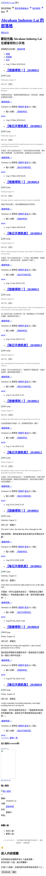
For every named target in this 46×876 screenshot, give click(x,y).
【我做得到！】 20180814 (22, 182)
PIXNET (11, 840)
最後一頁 (14, 738)
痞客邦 (21, 107)
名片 (8, 60)
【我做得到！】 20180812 (22, 401)
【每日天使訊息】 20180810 (24, 684)
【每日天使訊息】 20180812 (24, 452)
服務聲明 (26, 843)
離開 (14, 872)
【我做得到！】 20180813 (22, 289)
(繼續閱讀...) (6, 102)
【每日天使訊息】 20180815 (24, 126)
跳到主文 (5, 33)
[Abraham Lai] (8, 778)
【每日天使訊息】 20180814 (24, 233)
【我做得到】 (22, 112)
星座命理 (21, 49)
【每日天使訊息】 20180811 (24, 566)
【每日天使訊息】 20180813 (24, 345)
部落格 (9, 57)
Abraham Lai (4, 748)
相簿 (8, 54)
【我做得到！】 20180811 (22, 510)
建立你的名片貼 (5, 780)
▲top (3, 116)
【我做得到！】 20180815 (22, 70)
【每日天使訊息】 (24, 167)
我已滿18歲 (6, 872)
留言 (26, 107)
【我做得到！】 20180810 (22, 627)
